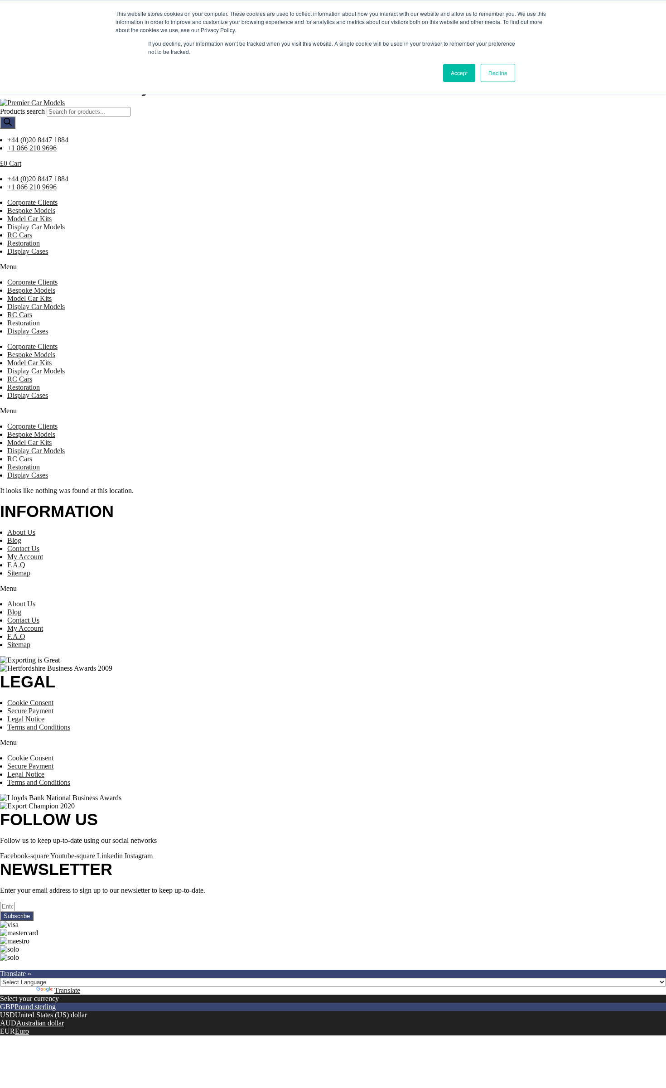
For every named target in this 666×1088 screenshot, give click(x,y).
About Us (21, 532)
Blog (14, 540)
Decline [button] (497, 73)
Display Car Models (36, 227)
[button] (333, 267)
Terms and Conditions (38, 727)
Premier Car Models (85, 965)
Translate (67, 990)
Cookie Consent (30, 702)
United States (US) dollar (51, 1015)
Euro (22, 1031)
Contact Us (23, 548)
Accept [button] (459, 73)
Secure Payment (30, 711)
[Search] (7, 122)
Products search (22, 111)
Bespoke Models (31, 210)
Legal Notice (25, 719)
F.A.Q (16, 565)
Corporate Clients (32, 202)
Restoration (23, 243)
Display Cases (27, 251)
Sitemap (18, 573)
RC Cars (19, 235)
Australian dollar (40, 1023)
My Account (25, 557)
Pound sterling (35, 1007)
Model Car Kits (29, 218)
